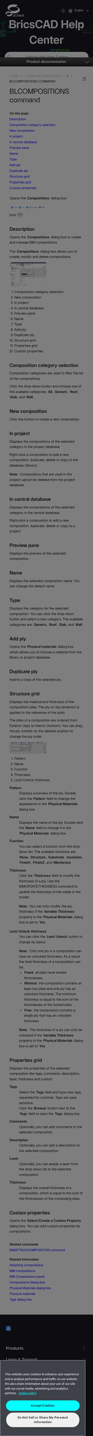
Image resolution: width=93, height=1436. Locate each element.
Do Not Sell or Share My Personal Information (43, 1420)
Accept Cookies (43, 1405)
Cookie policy (27, 1393)
